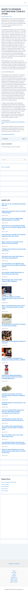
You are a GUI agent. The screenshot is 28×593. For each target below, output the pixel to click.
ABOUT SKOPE (14, 580)
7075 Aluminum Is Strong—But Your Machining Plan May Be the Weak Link (13, 419)
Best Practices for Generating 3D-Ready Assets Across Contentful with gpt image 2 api (13, 227)
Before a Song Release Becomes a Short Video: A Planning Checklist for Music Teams (13, 307)
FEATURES (14, 572)
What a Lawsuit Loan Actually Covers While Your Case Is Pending (12, 242)
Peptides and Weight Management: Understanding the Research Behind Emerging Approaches (12, 377)
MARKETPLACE (14, 579)
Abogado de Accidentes (14, 563)
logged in (9, 146)
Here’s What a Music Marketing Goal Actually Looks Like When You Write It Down (13, 427)
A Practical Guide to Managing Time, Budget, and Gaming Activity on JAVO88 (13, 359)
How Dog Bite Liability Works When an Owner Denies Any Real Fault (13, 273)
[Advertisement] (14, 516)
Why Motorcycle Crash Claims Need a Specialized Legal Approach (13, 257)
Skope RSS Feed (5, 486)
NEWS (14, 574)
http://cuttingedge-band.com (7, 134)
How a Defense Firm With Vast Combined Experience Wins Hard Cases (14, 235)
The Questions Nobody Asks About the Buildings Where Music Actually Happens (14, 442)
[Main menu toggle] (25, 2)
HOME (14, 571)
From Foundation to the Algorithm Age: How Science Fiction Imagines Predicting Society (13, 265)
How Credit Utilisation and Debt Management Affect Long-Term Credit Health (13, 298)
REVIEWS (14, 575)
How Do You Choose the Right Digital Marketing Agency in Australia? (12, 219)
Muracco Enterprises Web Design (8, 482)
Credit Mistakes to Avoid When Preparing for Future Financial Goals (14, 324)
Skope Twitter (4, 488)
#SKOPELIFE (14, 577)
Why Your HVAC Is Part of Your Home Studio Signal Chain (12, 435)
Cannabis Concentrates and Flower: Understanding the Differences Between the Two (13, 395)
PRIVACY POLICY (14, 582)
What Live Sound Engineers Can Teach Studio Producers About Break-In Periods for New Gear (14, 451)
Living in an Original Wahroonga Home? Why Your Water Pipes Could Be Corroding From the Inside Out (13, 411)
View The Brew (4, 490)
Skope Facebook (5, 484)
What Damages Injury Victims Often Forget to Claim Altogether (12, 280)
